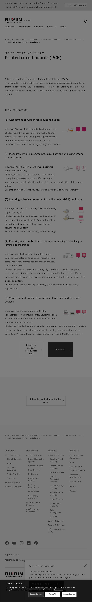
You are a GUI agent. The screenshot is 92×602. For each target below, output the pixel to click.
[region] (46, 591)
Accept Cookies (69, 594)
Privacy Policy (59, 590)
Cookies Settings (36, 594)
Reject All (52, 594)
